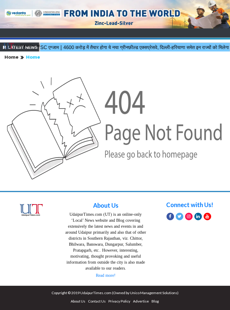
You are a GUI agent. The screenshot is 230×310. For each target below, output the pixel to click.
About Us (105, 205)
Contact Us (97, 301)
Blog (155, 301)
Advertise (141, 301)
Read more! (106, 275)
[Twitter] (179, 216)
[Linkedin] (198, 216)
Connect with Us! (189, 204)
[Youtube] (207, 216)
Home (11, 57)
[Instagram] (189, 216)
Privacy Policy (119, 301)
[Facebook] (170, 216)
